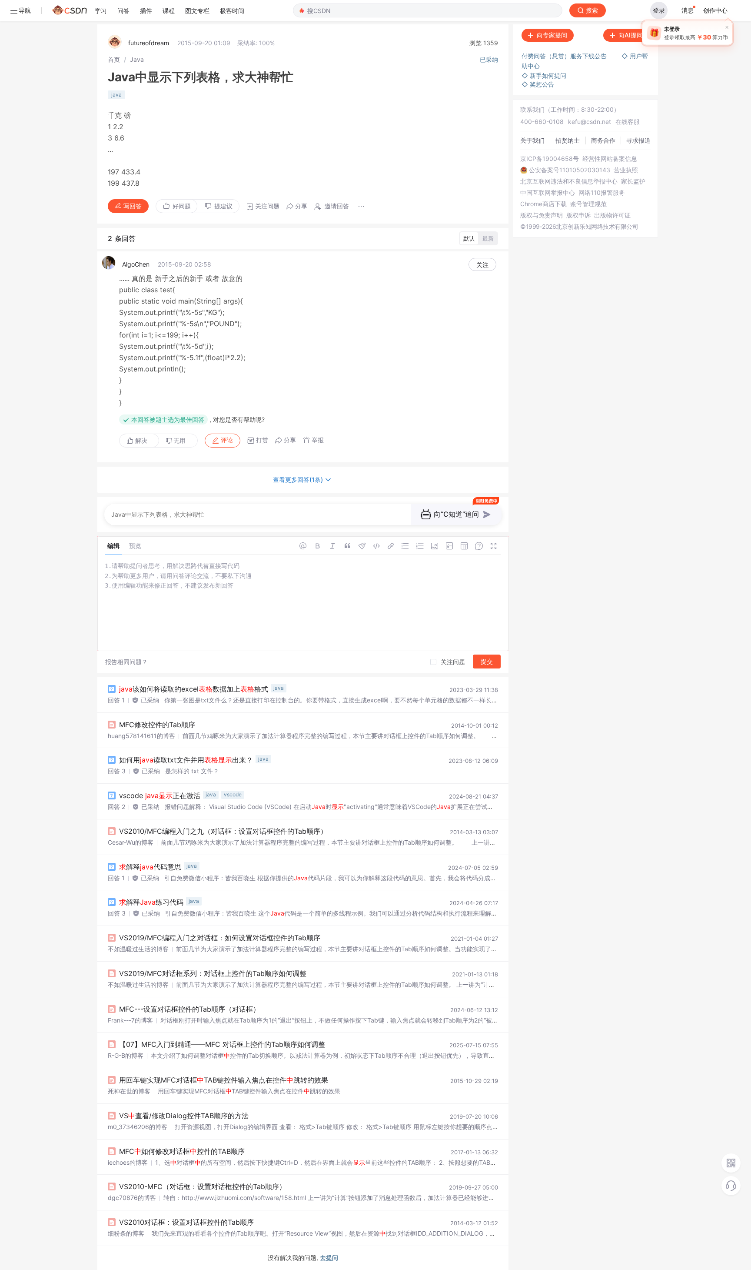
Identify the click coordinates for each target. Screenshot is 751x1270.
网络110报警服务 (601, 192)
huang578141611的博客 (141, 735)
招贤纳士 (567, 140)
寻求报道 (638, 140)
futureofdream (148, 43)
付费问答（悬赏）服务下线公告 (565, 56)
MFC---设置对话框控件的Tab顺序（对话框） (189, 1009)
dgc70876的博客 (132, 1197)
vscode (233, 794)
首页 (114, 59)
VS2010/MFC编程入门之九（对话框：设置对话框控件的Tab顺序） (223, 831)
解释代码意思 (150, 866)
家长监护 (633, 181)
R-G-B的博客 (125, 1055)
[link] (114, 59)
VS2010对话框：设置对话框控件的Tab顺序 (186, 1222)
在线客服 (627, 121)
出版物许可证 (612, 215)
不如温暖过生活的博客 (138, 948)
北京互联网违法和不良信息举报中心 (569, 181)
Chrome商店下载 (543, 204)
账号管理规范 (588, 204)
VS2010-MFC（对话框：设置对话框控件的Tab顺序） (202, 1186)
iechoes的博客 (128, 1162)
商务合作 (603, 140)
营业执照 (626, 170)
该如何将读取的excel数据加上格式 (193, 689)
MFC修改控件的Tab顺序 (157, 724)
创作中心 (715, 10)
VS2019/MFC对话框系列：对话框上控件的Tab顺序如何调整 (212, 973)
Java (137, 59)
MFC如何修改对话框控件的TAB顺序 (182, 1151)
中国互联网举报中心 (547, 192)
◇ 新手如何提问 (544, 75)
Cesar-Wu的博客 (130, 842)
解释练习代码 (151, 902)
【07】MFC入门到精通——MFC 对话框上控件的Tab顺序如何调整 (222, 1044)
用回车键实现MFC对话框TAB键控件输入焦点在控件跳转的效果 (223, 1080)
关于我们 (532, 140)
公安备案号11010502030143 (569, 170)
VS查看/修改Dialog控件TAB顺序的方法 (184, 1115)
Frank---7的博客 (130, 1020)
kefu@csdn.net (589, 121)
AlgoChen (136, 264)
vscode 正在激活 (159, 795)
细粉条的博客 (126, 1233)
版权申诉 (578, 215)
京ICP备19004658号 (549, 158)
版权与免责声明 (541, 215)
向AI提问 (630, 35)
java (116, 94)
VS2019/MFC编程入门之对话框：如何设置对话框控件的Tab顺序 (219, 937)
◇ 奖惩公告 (538, 84)
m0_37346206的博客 (137, 1126)
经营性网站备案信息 (609, 158)
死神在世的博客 (129, 1091)
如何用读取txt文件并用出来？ (186, 759)
